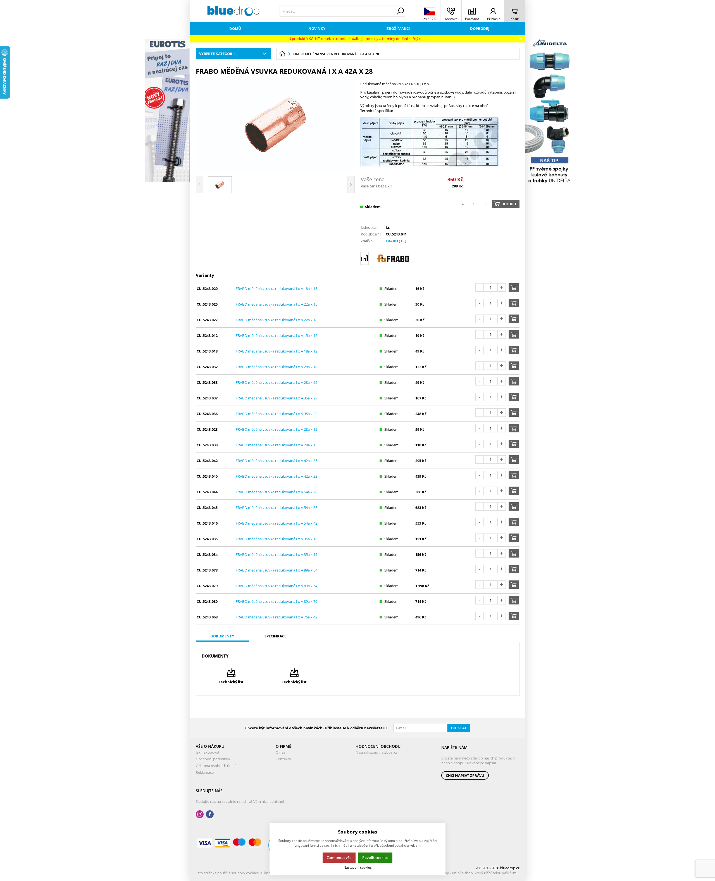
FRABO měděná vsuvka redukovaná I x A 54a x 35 (276, 507)
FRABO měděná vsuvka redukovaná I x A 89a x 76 (276, 601)
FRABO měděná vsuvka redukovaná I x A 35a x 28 (276, 398)
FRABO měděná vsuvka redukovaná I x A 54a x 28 (276, 491)
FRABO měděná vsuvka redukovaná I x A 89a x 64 (276, 585)
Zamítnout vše (339, 857)
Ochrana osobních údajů (216, 765)
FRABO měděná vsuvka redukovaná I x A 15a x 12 (276, 335)
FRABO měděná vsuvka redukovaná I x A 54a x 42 (276, 523)
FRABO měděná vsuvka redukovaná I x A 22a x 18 (276, 319)
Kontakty (283, 758)
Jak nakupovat (208, 752)
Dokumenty (222, 636)
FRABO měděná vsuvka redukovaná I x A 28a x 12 (276, 429)
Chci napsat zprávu (465, 775)
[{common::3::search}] (400, 11)
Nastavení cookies (358, 867)
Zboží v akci (398, 28)
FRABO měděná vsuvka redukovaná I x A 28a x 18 (276, 366)
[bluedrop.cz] (233, 11)
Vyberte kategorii (217, 53)
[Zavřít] (520, 38)
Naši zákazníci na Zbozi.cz (376, 752)
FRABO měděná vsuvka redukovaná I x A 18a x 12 (276, 351)
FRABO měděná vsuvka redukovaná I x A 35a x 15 (276, 554)
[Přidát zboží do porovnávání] (364, 258)
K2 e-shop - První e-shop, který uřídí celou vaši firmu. (476, 872)
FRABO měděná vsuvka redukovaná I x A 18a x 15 (276, 288)
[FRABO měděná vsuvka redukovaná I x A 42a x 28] (275, 125)
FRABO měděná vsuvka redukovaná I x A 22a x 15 (276, 304)
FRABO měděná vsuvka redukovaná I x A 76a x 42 (276, 617)
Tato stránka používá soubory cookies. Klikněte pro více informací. (250, 872)
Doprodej (479, 28)
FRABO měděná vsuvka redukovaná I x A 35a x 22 (276, 413)
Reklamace (205, 772)
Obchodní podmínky (213, 758)
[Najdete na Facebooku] (210, 814)
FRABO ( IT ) (396, 241)
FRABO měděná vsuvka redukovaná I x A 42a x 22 (276, 476)
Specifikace (275, 636)
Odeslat (459, 727)
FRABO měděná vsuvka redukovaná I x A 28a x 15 (276, 444)
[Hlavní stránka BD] (282, 53)
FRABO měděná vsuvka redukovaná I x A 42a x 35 (276, 460)
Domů (235, 28)
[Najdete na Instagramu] (200, 814)
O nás (280, 752)
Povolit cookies (375, 857)
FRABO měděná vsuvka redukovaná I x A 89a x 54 (276, 570)
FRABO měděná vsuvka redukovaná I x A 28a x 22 (276, 382)
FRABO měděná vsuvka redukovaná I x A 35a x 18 (276, 538)
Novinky (316, 28)
